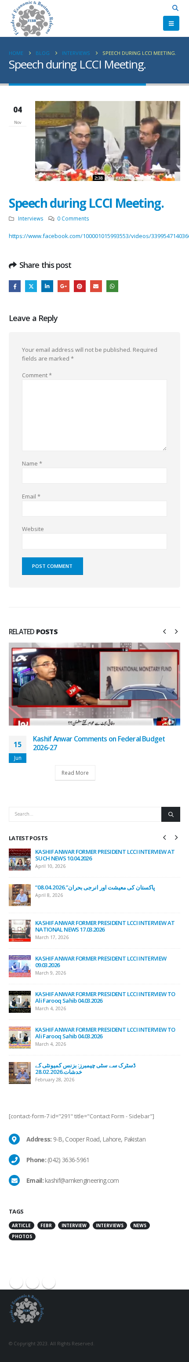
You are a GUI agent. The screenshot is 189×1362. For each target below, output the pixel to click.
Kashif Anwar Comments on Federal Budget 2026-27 (99, 743)
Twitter (31, 286)
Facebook (15, 286)
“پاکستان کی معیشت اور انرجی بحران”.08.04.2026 (95, 887)
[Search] (170, 814)
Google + (63, 286)
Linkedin (48, 1282)
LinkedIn (47, 286)
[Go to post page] (94, 684)
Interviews (31, 218)
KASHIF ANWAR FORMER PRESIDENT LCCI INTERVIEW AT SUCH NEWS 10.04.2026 (104, 855)
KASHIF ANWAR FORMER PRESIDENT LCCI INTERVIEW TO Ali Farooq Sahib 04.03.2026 (105, 997)
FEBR (46, 1225)
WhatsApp (112, 286)
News (139, 1225)
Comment (37, 375)
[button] (175, 8)
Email (96, 286)
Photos (22, 1236)
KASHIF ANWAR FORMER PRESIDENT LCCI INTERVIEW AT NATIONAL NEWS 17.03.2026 (104, 926)
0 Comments (73, 218)
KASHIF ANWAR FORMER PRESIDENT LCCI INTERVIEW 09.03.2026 (100, 961)
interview (74, 1225)
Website (33, 529)
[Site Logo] (32, 18)
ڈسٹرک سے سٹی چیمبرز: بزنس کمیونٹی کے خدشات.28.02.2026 (85, 1068)
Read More (75, 772)
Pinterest (80, 286)
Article (21, 1225)
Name (32, 463)
